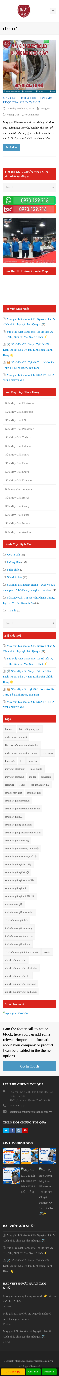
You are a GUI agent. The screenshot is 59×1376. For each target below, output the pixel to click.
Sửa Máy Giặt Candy (17, 506)
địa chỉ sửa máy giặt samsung (20, 983)
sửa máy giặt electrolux (17, 800)
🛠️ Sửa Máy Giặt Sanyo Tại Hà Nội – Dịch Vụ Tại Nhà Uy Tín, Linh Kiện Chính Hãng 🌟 (28, 350)
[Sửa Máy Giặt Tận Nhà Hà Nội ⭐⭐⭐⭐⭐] (24, 10)
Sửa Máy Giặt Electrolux (19, 403)
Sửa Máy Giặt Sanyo (17, 454)
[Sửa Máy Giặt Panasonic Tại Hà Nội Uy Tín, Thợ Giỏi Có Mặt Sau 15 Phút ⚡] (29, 1163)
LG (21, 760)
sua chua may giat (40, 784)
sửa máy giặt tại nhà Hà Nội (20, 896)
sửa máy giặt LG (14, 816)
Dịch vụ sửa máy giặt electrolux (22, 745)
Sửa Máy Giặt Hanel (17, 514)
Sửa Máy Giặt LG (15, 420)
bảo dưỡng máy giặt (29, 729)
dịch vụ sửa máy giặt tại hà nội (21, 752)
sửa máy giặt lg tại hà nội (18, 824)
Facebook (49, 1371)
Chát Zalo (33, 1371)
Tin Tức (11, 610)
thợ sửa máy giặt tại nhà (17, 944)
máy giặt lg (36, 768)
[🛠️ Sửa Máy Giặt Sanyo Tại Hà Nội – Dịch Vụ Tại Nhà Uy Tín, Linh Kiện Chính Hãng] (47, 1163)
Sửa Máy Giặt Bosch (17, 497)
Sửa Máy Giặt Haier (17, 463)
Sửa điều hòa (14, 577)
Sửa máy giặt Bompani (18, 488)
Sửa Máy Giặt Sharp (17, 471)
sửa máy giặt (34, 792)
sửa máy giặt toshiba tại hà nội (21, 856)
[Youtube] (25, 1130)
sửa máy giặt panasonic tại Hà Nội (23, 832)
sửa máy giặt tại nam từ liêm (20, 880)
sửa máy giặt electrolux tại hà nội (22, 808)
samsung (9, 784)
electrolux (48, 752)
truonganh (45, 108)
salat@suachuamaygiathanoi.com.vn (31, 1111)
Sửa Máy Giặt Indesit (17, 523)
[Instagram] (19, 1130)
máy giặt (33, 760)
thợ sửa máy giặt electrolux (19, 912)
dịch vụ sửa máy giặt (16, 737)
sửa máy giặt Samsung (17, 840)
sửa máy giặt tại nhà (15, 888)
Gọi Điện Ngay (13, 1371)
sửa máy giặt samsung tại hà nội (22, 848)
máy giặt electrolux (15, 768)
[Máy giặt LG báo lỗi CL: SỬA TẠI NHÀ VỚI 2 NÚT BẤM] (29, 1191)
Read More (11, 147)
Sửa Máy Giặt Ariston (18, 531)
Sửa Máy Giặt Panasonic (19, 428)
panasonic (46, 776)
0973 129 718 (17, 1106)
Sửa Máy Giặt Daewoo (18, 480)
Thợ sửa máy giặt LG (16, 920)
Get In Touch (29, 1066)
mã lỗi (32, 776)
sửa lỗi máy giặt (13, 792)
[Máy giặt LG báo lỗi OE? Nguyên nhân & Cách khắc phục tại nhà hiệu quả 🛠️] (11, 1163)
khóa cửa (10, 760)
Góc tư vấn (13, 554)
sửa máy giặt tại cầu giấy (18, 864)
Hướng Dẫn (13, 114)
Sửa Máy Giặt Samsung (19, 411)
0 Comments (32, 114)
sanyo (22, 784)
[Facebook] (12, 1130)
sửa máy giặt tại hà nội (17, 872)
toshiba (47, 952)
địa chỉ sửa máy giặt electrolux (21, 968)
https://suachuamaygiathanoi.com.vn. (34, 1360)
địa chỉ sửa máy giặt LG (17, 975)
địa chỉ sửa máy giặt (15, 960)
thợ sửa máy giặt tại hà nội (19, 936)
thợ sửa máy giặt (14, 904)
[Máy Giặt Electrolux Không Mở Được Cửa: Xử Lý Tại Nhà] (29, 66)
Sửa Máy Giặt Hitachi (18, 446)
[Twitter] (6, 1130)
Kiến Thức (13, 569)
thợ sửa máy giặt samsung (18, 928)
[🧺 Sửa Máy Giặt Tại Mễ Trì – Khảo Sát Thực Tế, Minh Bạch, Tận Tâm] (11, 1183)
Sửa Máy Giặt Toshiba (18, 437)
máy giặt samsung (14, 776)
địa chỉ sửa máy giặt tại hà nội (21, 991)
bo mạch (9, 729)
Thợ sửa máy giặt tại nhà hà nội (21, 952)
